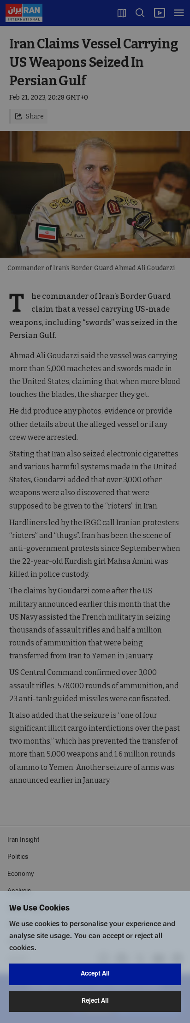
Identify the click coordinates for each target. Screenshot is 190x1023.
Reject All (95, 1001)
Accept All (95, 974)
